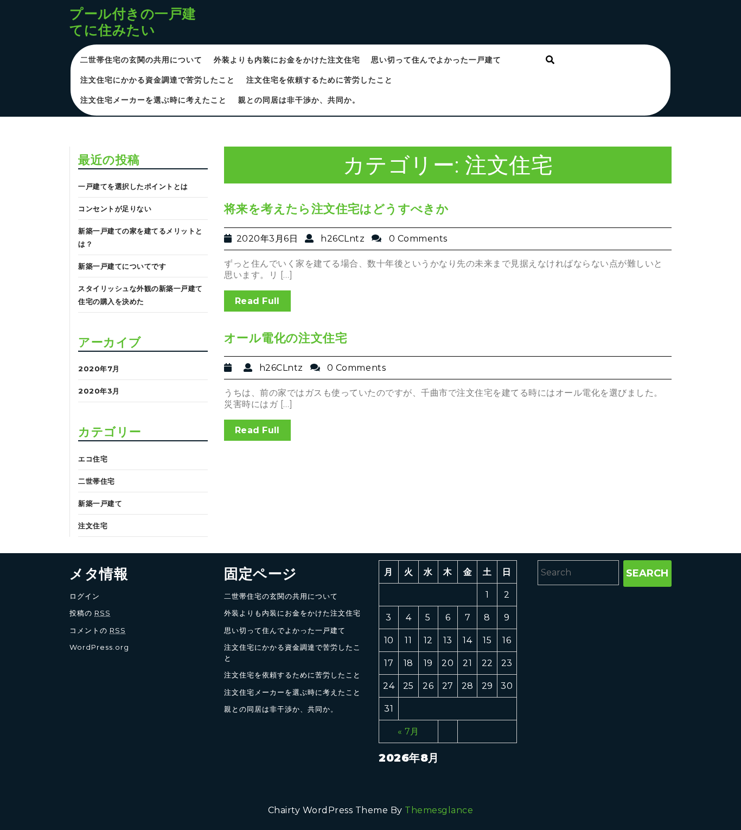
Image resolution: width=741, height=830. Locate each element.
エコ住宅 (92, 458)
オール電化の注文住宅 (285, 338)
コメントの (97, 630)
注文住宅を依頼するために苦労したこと (319, 80)
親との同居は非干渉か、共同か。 (299, 100)
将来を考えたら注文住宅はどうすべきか (336, 208)
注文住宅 (92, 525)
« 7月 (408, 731)
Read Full (257, 301)
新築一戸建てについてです (122, 266)
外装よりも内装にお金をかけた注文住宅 (287, 60)
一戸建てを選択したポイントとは (133, 186)
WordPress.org (99, 647)
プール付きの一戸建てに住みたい (132, 21)
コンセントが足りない (114, 208)
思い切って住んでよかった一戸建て (436, 60)
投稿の (90, 613)
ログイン (84, 596)
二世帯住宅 (96, 481)
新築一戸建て (100, 503)
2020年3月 (99, 391)
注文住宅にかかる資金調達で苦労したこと (157, 80)
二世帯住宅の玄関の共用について (141, 60)
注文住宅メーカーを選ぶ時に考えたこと (153, 100)
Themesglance (439, 810)
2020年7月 (99, 368)
